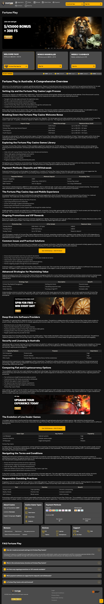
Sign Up (87, 4)
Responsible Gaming (57, 597)
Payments (57, 2)
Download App (70, 4)
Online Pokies (47, 2)
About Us (29, 5)
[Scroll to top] (101, 601)
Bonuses (38, 2)
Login (53, 590)
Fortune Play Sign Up (15, 66)
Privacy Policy (55, 595)
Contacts (19, 5)
